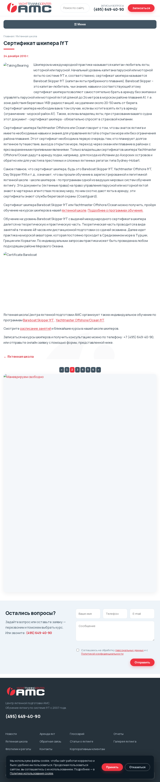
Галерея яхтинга (125, 741)
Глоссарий (77, 734)
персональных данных (129, 650)
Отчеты (119, 734)
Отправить (142, 662)
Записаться (141, 8)
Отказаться (137, 767)
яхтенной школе (74, 210)
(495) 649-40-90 (39, 633)
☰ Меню (80, 24)
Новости (11, 734)
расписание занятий (35, 328)
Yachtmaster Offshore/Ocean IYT (80, 320)
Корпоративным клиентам (87, 749)
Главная (9, 36)
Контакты (46, 749)
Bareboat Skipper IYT (38, 320)
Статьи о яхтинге (81, 741)
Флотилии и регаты (18, 749)
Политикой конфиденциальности (102, 653)
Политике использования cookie (31, 773)
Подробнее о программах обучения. (115, 210)
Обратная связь (50, 741)
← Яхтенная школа (19, 356)
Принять (112, 767)
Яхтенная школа (26, 36)
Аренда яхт (47, 734)
